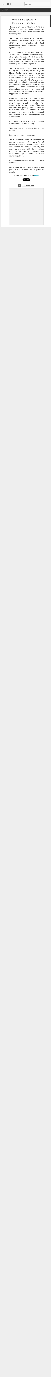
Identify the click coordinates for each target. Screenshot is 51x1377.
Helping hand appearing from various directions (24, 21)
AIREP (36, 175)
